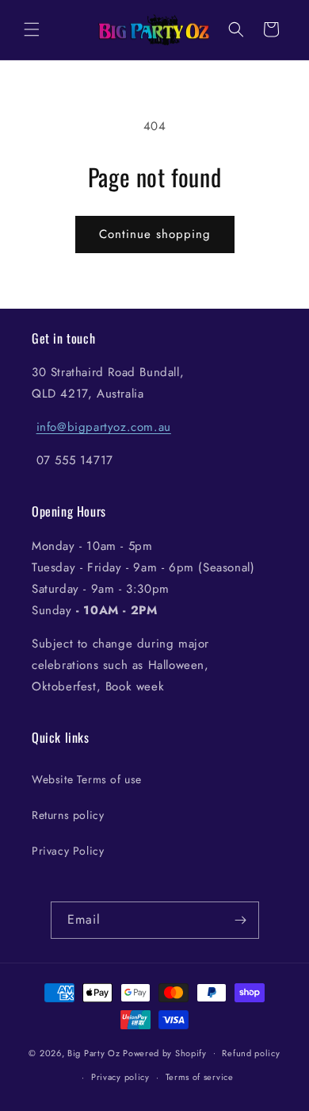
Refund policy (251, 1053)
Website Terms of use (87, 779)
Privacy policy (120, 1077)
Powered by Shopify (165, 1052)
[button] (31, 29)
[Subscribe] (240, 920)
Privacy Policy (68, 851)
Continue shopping (155, 234)
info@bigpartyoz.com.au (103, 427)
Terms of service (200, 1077)
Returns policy (68, 815)
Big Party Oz (93, 1052)
